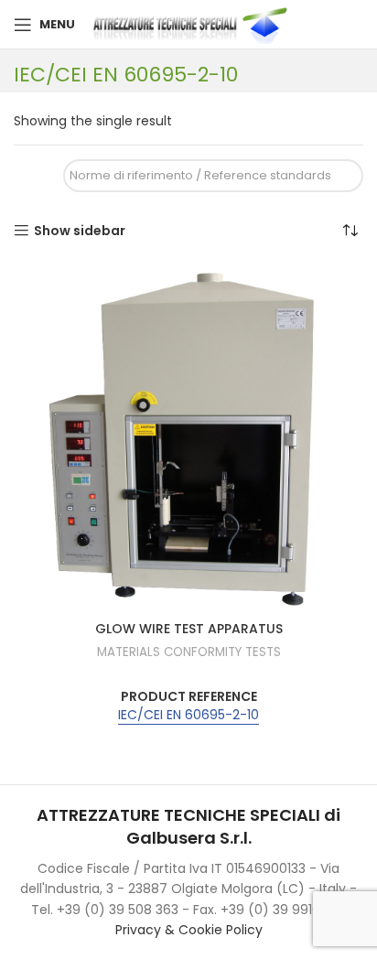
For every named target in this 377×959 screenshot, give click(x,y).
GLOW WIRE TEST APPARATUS (189, 629)
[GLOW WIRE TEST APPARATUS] (188, 437)
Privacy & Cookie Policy (189, 930)
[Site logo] (194, 24)
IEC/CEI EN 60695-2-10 (188, 715)
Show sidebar (79, 231)
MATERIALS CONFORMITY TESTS (189, 652)
